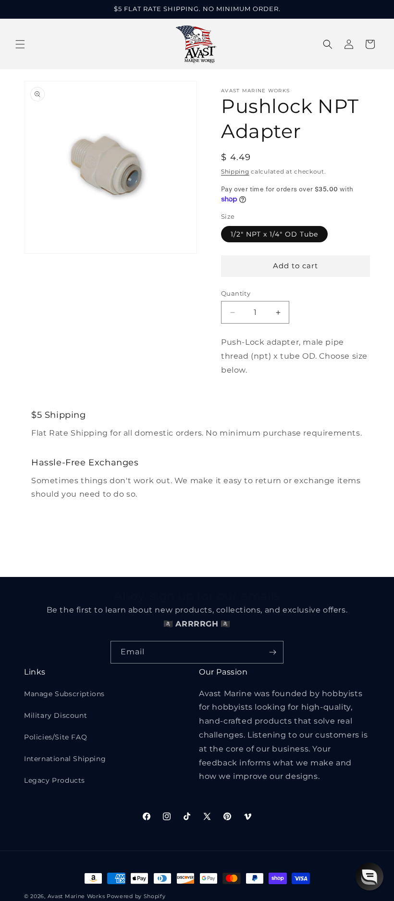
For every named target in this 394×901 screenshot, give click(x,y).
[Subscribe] (272, 652)
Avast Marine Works (76, 896)
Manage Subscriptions (64, 693)
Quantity (235, 293)
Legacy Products (54, 780)
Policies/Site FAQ (55, 737)
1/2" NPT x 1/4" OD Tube (274, 234)
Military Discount (55, 715)
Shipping (235, 171)
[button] (20, 44)
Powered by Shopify (136, 896)
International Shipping (65, 758)
